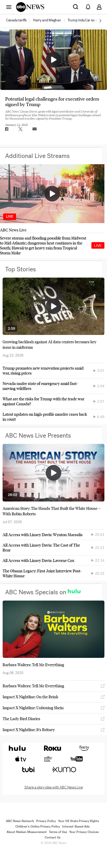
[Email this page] (34, 129)
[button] (9, 6)
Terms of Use (58, 832)
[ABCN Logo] (30, 7)
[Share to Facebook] (6, 129)
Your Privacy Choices (84, 832)
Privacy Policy (46, 821)
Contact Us (53, 837)
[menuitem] (16, 20)
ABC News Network (20, 821)
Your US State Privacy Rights (78, 821)
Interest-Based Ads (76, 826)
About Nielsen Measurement (26, 832)
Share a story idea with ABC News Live (53, 787)
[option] (19, 21)
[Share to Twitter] (20, 129)
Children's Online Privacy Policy (37, 826)
